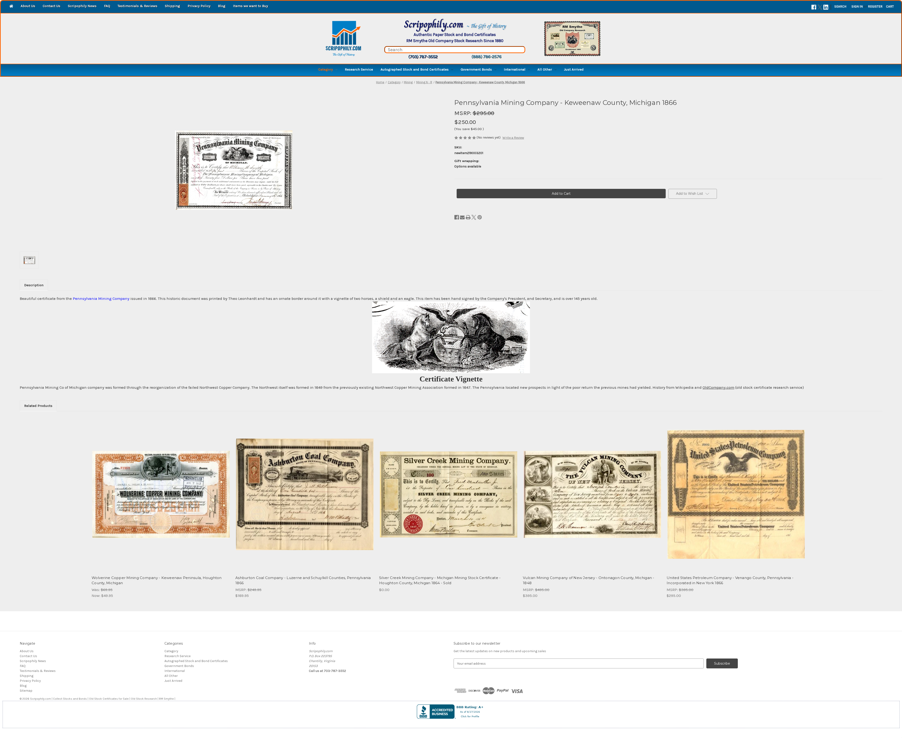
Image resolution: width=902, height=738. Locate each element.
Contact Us (51, 6)
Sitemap (26, 691)
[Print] (468, 217)
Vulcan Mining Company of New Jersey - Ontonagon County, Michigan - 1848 (588, 580)
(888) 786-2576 (486, 56)
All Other (544, 69)
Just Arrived (574, 69)
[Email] (462, 217)
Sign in (857, 6)
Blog (222, 6)
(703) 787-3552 (423, 56)
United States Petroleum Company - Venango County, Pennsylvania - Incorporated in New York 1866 (730, 580)
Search (840, 6)
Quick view (160, 490)
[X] (819, 7)
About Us (28, 6)
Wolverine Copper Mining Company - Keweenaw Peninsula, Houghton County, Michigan (157, 580)
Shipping (172, 6)
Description (33, 285)
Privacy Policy (199, 6)
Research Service (359, 69)
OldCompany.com (718, 387)
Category (325, 69)
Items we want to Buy (250, 6)
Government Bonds (476, 69)
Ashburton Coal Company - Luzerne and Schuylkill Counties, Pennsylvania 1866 (303, 580)
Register (875, 6)
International (514, 69)
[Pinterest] (479, 217)
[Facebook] (813, 7)
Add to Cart (161, 498)
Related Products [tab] (38, 406)
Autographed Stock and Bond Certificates (415, 69)
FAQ (107, 6)
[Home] (11, 6)
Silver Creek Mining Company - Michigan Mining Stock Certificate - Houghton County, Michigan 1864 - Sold (440, 580)
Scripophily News (82, 6)
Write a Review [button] (513, 138)
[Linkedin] (825, 7)
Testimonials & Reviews (137, 6)
